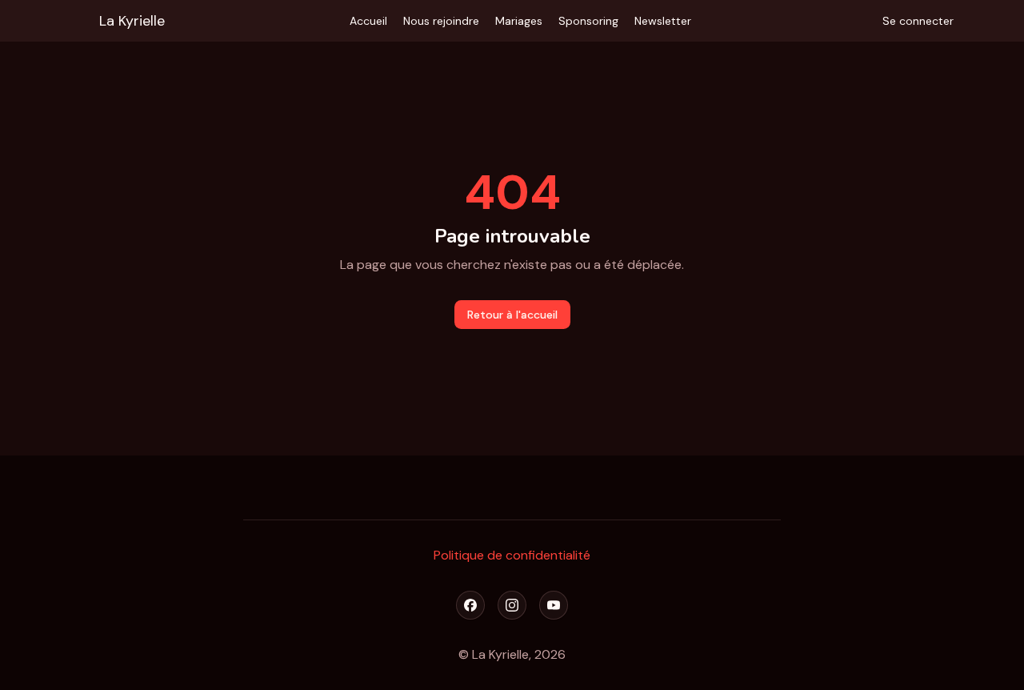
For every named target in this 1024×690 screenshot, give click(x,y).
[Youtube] (553, 605)
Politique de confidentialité (512, 555)
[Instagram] (512, 605)
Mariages (518, 21)
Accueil (368, 21)
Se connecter (918, 21)
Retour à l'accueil (512, 314)
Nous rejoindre (441, 21)
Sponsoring (588, 21)
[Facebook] (470, 605)
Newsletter (662, 21)
